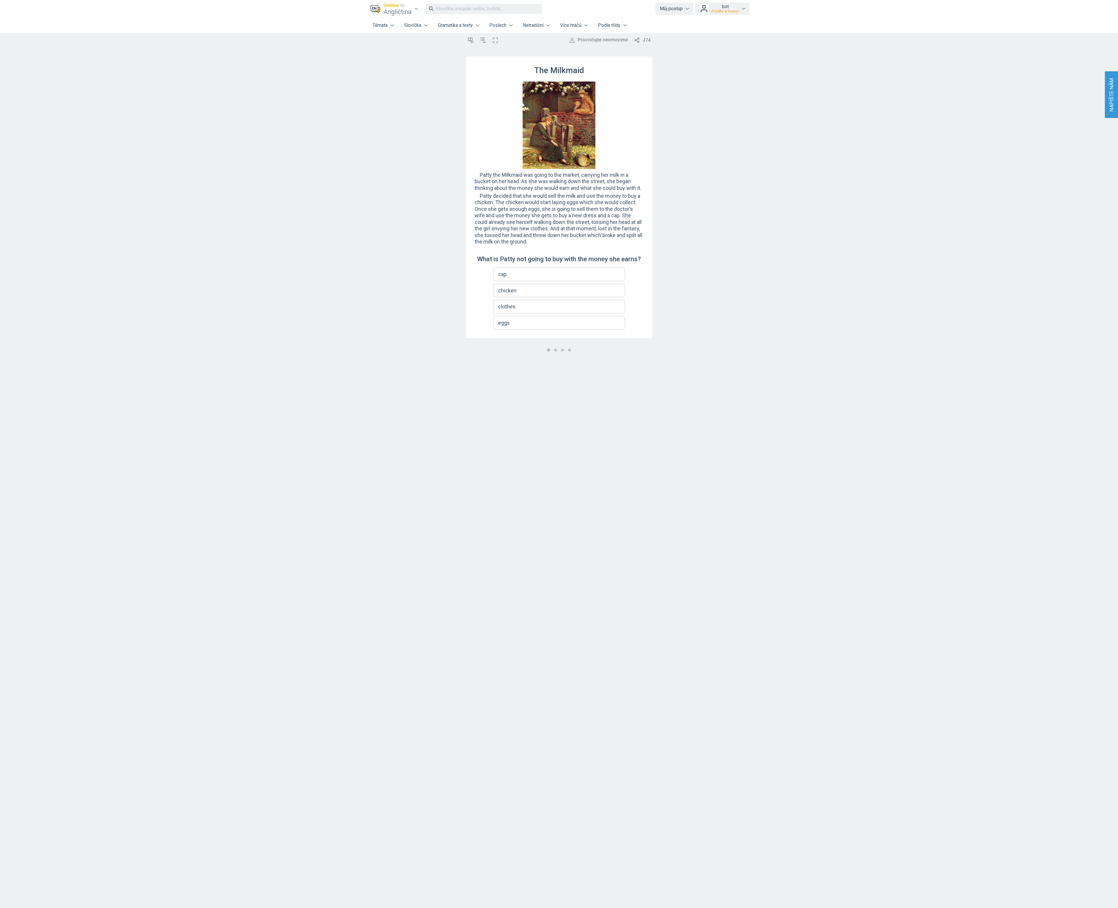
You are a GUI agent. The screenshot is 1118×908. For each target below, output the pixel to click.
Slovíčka (412, 25)
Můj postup (671, 8)
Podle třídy (609, 25)
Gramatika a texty (455, 25)
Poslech (497, 25)
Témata (380, 25)
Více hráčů (570, 25)
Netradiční (533, 25)
